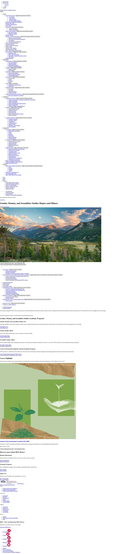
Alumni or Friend (9, 188)
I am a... (5, 181)
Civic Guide (8, 25)
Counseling (5, 510)
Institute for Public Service (11, 163)
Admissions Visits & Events (14, 85)
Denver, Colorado (4, 484)
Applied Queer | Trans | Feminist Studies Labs (13, 299)
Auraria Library (11, 124)
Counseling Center (12, 151)
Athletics (5, 164)
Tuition (10, 79)
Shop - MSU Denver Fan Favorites (13, 50)
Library (10, 133)
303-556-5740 (11, 484)
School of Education (13, 102)
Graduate (8, 67)
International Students (13, 65)
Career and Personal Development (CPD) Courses (17, 280)
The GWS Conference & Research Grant (15, 289)
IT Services (5, 506)
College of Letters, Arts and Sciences (16, 106)
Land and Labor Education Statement (16, 39)
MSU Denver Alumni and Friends (10, 518)
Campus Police (6, 500)
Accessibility (11, 40)
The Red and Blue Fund (11, 173)
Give (4, 177)
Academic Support (12, 123)
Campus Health (9, 193)
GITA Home (5, 269)
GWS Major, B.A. (4, 328)
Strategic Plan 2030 (10, 23)
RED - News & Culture (13, 54)
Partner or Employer (10, 187)
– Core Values (11, 18)
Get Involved (9, 139)
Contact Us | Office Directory (9, 304)
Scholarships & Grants (8, 287)
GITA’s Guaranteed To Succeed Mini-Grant (15, 290)
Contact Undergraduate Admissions (14, 94)
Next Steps (10, 90)
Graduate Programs (12, 110)
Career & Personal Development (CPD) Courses (11, 355)
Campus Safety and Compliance (10, 488)
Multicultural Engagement (14, 131)
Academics (5, 96)
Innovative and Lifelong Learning (15, 113)
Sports (9, 167)
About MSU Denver (10, 15)
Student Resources (12, 91)
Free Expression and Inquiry (14, 41)
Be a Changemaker (4, 479)
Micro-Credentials (12, 115)
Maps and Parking (12, 137)
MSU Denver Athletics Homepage (13, 165)
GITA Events (6, 285)
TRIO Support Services (13, 155)
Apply (4, 178)
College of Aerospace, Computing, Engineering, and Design (21, 99)
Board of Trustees (10, 35)
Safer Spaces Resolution (11, 271)
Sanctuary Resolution (10, 272)
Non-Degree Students (13, 73)
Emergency (5, 508)
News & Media (9, 51)
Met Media (10, 146)
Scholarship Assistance (11, 291)
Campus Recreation (12, 142)
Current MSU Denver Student (12, 183)
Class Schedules (12, 126)
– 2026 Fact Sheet (12, 19)
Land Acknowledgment (8, 551)
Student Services (9, 147)
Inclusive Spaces (12, 138)
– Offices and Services (13, 29)
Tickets (10, 171)
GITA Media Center (7, 286)
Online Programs (12, 111)
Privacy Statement (7, 549)
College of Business (12, 101)
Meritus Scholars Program (14, 74)
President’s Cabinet (12, 33)
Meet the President (12, 32)
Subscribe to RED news (5, 527)
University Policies (10, 44)
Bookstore (10, 134)
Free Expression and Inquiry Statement (11, 552)
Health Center (9, 46)
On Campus (8, 129)
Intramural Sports (12, 143)
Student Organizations (13, 145)
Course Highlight (6, 308)
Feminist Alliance (9, 298)
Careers (4, 516)
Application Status (10, 192)
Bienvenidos (5, 3)
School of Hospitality (13, 104)
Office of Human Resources (12, 45)
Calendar (10, 169)
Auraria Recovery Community (15, 158)
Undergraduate (9, 61)
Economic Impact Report (11, 24)
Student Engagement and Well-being (16, 149)
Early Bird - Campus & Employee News (17, 55)
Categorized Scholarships (11, 292)
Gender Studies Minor (10, 277)
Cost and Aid (9, 77)
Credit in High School (13, 75)
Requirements (11, 70)
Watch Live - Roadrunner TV (12, 172)
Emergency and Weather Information (14, 22)
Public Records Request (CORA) (10, 491)
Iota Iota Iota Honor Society (12, 296)
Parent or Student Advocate (12, 186)
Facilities (10, 168)
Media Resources (9, 58)
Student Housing (12, 156)
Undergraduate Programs (14, 108)
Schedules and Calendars (11, 49)
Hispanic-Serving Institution (14, 37)
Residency (10, 81)
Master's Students (12, 69)
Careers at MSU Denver (11, 48)
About (4, 14)
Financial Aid (11, 78)
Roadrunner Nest (12, 53)
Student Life (5, 128)
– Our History (11, 17)
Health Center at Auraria (13, 150)
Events (9, 132)
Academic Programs (7, 307)
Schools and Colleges (10, 98)
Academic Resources (10, 117)
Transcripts (10, 89)
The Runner (11, 57)
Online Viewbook (12, 92)
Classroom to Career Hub (14, 159)
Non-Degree (8, 71)
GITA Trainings (6, 283)
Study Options (3, 470)
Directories (8, 27)
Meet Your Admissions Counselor (15, 95)
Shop (4, 519)
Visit (7, 83)
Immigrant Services (12, 154)
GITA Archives (9, 300)
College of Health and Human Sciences (17, 103)
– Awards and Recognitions (14, 20)
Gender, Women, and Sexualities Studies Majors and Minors (16, 274)
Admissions (5, 59)
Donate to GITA (6, 303)
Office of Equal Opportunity (12, 43)
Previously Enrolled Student (14, 66)
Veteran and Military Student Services (14, 161)
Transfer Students (12, 63)
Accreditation (11, 121)
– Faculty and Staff (12, 28)
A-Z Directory (9, 191)
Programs (8, 107)
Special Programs (12, 112)
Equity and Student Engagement (13, 160)
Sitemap (4, 548)
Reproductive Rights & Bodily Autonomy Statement (17, 273)
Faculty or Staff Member (11, 185)
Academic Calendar (12, 119)
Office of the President (11, 31)
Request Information (4, 461)
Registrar (5, 497)
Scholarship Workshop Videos (12, 294)
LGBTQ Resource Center (14, 153)
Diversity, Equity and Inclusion (13, 36)
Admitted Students (10, 87)
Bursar (9, 82)
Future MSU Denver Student (12, 182)
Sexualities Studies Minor (11, 278)
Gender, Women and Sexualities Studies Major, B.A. (17, 276)
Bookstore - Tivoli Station (14, 125)
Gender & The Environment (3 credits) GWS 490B (14, 441)
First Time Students (12, 62)
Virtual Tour (11, 86)
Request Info (6, 1)
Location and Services (8, 282)
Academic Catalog (12, 120)
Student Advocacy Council (14, 141)
